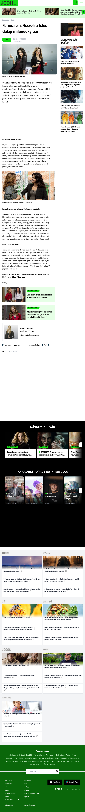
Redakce (26, 800)
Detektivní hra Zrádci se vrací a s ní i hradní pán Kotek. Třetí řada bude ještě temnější (62, 570)
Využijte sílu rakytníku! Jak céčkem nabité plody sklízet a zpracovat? (22, 725)
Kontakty (26, 790)
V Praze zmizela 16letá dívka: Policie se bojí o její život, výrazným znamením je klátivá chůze (22, 580)
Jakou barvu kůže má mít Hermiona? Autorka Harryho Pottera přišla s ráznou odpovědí (18, 453)
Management (27, 780)
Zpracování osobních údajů (31, 793)
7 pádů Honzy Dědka (52, 758)
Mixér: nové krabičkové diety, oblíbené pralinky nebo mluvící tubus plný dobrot (61, 628)
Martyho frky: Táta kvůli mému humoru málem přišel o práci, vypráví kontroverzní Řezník (62, 666)
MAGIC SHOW (50, 496)
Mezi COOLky (11, 496)
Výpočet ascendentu (58, 761)
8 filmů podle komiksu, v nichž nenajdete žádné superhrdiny (19, 677)
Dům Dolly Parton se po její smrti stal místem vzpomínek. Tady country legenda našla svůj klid (20, 735)
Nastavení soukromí (29, 805)
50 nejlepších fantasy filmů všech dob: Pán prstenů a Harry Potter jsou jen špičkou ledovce (71, 85)
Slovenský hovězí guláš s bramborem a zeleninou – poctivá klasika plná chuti (61, 638)
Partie (68, 755)
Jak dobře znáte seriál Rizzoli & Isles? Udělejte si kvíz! (39, 296)
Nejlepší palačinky (36, 764)
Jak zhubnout (13, 755)
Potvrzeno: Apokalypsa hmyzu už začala (17, 617)
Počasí (74, 755)
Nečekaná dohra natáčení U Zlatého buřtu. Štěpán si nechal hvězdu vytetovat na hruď (61, 590)
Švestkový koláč (49, 764)
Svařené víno (74, 758)
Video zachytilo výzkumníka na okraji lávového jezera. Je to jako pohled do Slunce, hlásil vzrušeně (21, 638)
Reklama (7, 787)
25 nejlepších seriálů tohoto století (15, 665)
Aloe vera (27, 761)
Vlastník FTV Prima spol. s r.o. (12, 801)
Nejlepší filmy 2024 (26, 755)
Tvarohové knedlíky (73, 761)
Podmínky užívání (10, 793)
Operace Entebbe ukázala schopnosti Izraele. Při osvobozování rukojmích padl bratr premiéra (19, 628)
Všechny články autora (29, 335)
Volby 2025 (65, 758)
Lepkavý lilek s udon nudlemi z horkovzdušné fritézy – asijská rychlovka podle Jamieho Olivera (62, 618)
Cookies (7, 796)
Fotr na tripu (30, 496)
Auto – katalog (38, 758)
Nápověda (27, 796)
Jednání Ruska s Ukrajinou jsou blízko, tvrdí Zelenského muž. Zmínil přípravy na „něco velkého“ (22, 590)
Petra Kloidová (17, 41)
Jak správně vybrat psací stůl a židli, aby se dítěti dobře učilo (22, 715)
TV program (50, 755)
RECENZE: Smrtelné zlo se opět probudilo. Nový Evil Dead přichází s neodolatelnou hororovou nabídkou (52, 453)
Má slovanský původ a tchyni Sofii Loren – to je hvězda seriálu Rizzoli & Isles (39, 314)
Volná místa (8, 784)
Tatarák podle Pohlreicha (14, 761)
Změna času (60, 755)
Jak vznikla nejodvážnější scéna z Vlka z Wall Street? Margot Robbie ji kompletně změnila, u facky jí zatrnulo (22, 687)
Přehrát (10, 493)
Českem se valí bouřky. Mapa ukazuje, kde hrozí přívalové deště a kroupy (19, 570)
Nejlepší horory (39, 755)
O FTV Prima (8, 780)
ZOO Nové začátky (25, 758)
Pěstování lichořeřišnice (40, 761)
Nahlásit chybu (9, 805)
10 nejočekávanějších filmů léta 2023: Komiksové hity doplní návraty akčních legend (70, 129)
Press (25, 784)
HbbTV (7, 790)
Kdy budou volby (11, 758)
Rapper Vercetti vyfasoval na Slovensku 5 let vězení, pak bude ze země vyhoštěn (62, 677)
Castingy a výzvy (28, 787)
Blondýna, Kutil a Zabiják (71, 497)
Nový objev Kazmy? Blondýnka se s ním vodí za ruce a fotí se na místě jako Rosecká (62, 687)
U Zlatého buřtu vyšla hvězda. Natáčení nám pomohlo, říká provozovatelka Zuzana (62, 580)
